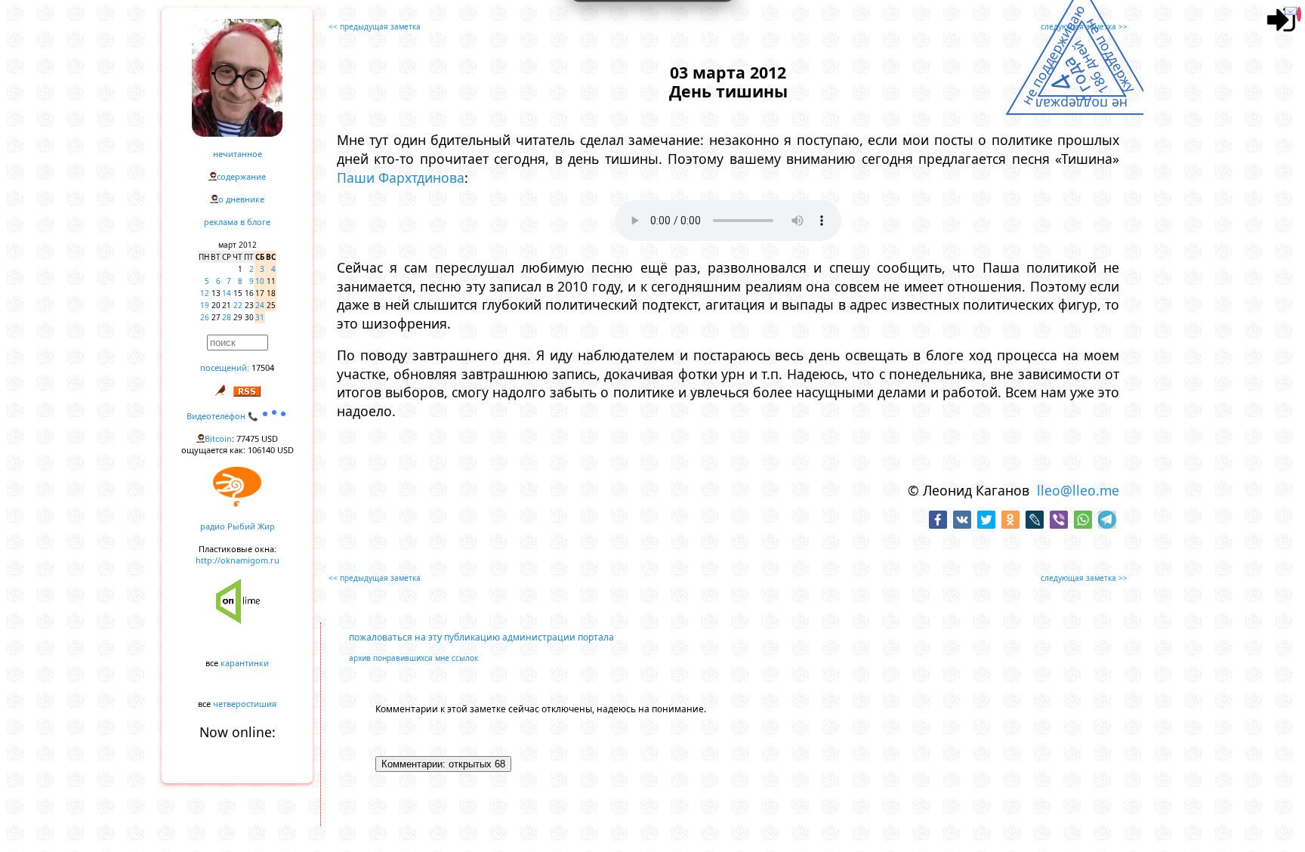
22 (237, 305)
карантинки (245, 662)
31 (259, 317)
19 (204, 305)
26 (204, 317)
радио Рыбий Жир (237, 526)
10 (259, 281)
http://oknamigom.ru (237, 560)
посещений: (224, 367)
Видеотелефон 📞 (224, 415)
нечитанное (237, 153)
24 (259, 305)
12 (204, 293)
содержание (241, 176)
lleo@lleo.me (1078, 490)
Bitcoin (218, 438)
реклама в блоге (237, 221)
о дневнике (241, 199)
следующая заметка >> (1084, 26)
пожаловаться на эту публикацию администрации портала (481, 637)
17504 (262, 367)
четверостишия (244, 703)
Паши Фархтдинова (400, 177)
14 (226, 293)
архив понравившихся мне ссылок (413, 658)
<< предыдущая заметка (375, 26)
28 (226, 317)
